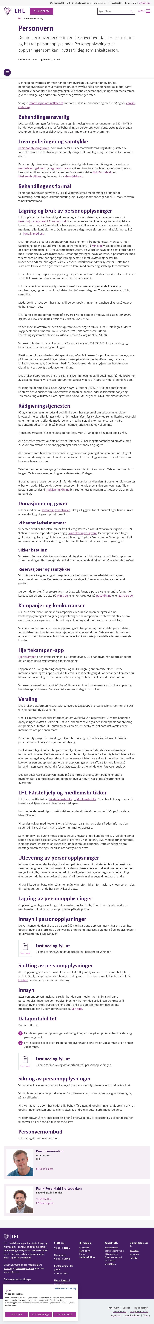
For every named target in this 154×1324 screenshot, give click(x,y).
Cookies (126, 1307)
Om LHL (15, 1271)
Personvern (114, 1307)
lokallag (8, 1268)
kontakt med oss (33, 233)
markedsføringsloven (31, 168)
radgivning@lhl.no (57, 489)
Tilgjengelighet (141, 1307)
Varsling (146, 1315)
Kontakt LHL (130, 2)
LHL (20, 18)
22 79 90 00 (126, 595)
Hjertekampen (27, 657)
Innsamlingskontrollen (56, 510)
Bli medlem (41, 11)
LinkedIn (133, 1257)
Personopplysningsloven (33, 148)
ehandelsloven (74, 176)
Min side (146, 2)
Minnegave (60, 1254)
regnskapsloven (60, 168)
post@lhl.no (103, 595)
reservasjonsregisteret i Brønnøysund (42, 221)
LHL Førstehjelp (102, 172)
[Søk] (131, 11)
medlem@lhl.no (87, 1257)
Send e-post (46, 1168)
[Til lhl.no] (14, 11)
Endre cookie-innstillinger (17, 1279)
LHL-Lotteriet (99, 2)
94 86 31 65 (46, 1199)
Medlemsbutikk (57, 2)
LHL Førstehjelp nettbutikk (79, 2)
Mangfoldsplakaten (139, 1311)
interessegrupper (25, 1268)
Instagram (134, 1254)
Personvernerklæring (65, 1288)
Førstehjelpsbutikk (60, 799)
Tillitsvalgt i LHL (115, 2)
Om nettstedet (119, 1311)
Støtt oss (59, 1242)
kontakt (23, 980)
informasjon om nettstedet (46, 103)
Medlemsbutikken (29, 176)
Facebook (134, 1250)
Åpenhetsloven (132, 1315)
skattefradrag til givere (82, 533)
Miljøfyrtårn (116, 1315)
